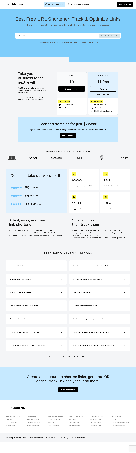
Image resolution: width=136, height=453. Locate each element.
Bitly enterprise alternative (120, 422)
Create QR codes (96, 419)
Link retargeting (11, 422)
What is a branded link (13, 417)
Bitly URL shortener (33, 422)
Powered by (7, 4)
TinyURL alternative (33, 425)
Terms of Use (73, 42)
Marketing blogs (95, 425)
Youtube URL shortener (56, 417)
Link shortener (11, 425)
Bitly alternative (95, 422)
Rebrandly (68, 25)
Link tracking (31, 417)
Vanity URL (52, 422)
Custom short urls (54, 419)
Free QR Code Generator (79, 4)
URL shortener (116, 417)
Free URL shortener (56, 4)
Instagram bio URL (96, 417)
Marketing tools (53, 425)
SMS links (72, 419)
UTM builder (10, 419)
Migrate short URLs (118, 425)
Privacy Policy (82, 42)
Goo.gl (114, 419)
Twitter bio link (74, 422)
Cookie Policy (94, 42)
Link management (75, 425)
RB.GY (43, 233)
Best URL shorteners (76, 417)
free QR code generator (115, 238)
